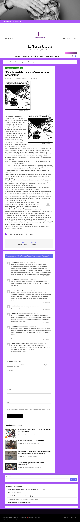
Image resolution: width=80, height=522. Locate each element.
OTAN (21, 68)
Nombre (9, 389)
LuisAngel (9, 78)
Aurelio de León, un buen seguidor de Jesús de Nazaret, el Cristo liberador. (27, 489)
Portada (7, 62)
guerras (17, 68)
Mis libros (26, 56)
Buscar (8, 477)
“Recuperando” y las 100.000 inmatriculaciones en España (23, 499)
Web (8, 402)
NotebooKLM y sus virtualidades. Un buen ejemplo (21, 496)
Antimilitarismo (9, 68)
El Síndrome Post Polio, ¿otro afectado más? (19, 502)
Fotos (57, 56)
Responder (47, 275)
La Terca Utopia (40, 46)
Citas (41, 56)
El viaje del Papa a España (14, 492)
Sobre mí (17, 56)
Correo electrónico (12, 396)
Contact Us (73, 517)
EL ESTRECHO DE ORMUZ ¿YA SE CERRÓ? (31, 440)
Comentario (10, 370)
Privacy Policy (65, 517)
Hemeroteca (49, 56)
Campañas (34, 56)
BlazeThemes (13, 519)
